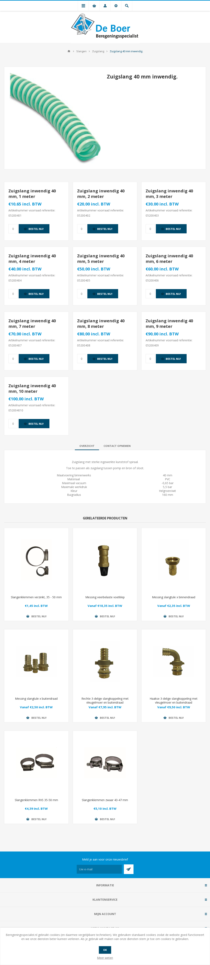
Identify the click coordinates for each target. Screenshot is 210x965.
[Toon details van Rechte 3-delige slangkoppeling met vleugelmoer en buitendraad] (105, 661)
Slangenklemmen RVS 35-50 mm (36, 800)
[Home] (69, 51)
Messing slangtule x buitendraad (36, 698)
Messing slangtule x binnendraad (173, 597)
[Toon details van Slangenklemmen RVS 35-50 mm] (36, 763)
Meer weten (105, 958)
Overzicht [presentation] (87, 446)
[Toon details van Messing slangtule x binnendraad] (174, 560)
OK (105, 950)
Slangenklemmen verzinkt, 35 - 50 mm (36, 597)
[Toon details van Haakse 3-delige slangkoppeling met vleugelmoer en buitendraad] (174, 661)
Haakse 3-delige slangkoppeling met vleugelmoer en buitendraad (173, 700)
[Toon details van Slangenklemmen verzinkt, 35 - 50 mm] (36, 560)
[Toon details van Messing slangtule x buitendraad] (36, 661)
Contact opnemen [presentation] (117, 446)
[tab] (87, 446)
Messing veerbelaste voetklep (105, 597)
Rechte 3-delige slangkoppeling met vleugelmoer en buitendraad (105, 700)
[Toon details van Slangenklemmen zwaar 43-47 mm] (105, 763)
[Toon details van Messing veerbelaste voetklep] (105, 560)
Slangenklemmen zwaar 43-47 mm (105, 800)
